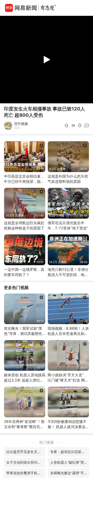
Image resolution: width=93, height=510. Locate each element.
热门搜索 (46, 442)
